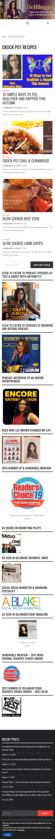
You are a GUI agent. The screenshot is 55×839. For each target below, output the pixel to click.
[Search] (48, 22)
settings (21, 830)
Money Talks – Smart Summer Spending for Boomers (26, 782)
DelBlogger (8, 108)
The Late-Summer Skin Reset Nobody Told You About (26, 759)
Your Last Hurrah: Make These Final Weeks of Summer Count (26, 771)
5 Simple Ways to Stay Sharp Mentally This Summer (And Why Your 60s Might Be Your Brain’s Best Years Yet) (27, 793)
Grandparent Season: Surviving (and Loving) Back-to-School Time (26, 748)
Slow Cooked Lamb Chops (23, 243)
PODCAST (6, 91)
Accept (7, 835)
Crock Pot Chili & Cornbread (26, 161)
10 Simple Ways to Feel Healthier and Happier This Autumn (24, 98)
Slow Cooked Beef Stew (21, 218)
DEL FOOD (6, 157)
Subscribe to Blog (42, 265)
